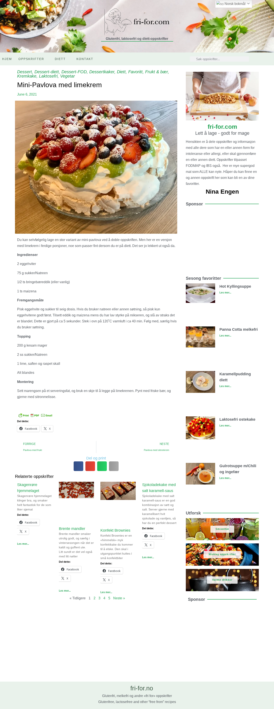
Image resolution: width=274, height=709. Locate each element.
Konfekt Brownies (115, 530)
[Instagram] (261, 59)
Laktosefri (48, 76)
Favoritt (135, 71)
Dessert (24, 71)
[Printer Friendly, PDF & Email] (35, 415)
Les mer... (23, 543)
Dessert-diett (46, 71)
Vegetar (67, 76)
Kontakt (84, 59)
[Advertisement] (222, 239)
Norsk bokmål (235, 4)
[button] (78, 466)
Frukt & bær (156, 71)
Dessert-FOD (74, 71)
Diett (60, 59)
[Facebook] (270, 59)
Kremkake (26, 76)
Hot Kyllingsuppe (235, 286)
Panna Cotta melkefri (238, 329)
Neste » (119, 598)
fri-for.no (141, 688)
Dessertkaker (101, 71)
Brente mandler (72, 529)
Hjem (7, 59)
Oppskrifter (31, 59)
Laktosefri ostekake (237, 419)
